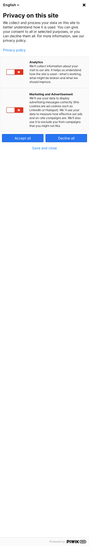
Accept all (23, 138)
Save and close (44, 148)
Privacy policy (14, 50)
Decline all (66, 138)
